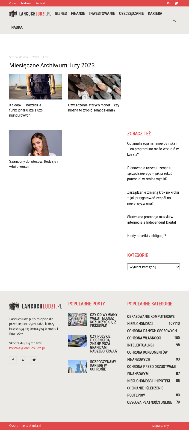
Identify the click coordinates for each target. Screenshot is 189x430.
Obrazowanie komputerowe (150, 316)
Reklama (26, 3)
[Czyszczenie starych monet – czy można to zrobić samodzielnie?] (94, 86)
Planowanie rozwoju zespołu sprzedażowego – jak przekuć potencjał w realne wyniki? (149, 173)
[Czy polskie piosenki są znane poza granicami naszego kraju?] (77, 341)
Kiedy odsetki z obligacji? (146, 235)
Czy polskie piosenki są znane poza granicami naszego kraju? (103, 343)
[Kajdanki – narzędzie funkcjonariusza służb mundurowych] (35, 86)
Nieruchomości (140, 324)
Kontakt (40, 3)
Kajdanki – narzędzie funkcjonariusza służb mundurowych (26, 110)
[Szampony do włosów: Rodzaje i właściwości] (35, 143)
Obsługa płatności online (149, 402)
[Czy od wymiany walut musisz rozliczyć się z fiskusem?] (77, 319)
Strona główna (18, 57)
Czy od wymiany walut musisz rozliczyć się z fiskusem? (104, 320)
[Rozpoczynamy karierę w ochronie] (77, 366)
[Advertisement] (94, 44)
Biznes (61, 13)
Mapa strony (160, 426)
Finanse (78, 13)
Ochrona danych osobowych (152, 331)
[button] (174, 20)
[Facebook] (161, 3)
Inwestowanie (102, 13)
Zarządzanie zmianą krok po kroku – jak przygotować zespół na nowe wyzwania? (153, 198)
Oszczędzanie (131, 13)
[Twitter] (176, 3)
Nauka (17, 27)
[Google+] (168, 3)
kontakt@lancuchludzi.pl (27, 348)
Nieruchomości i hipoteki (148, 381)
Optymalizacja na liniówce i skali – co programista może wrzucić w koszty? (153, 149)
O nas (12, 3)
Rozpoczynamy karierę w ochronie (103, 365)
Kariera (155, 13)
